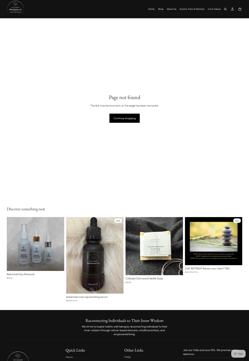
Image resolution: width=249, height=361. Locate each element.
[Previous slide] (12, 244)
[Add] (118, 288)
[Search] (225, 9)
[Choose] (59, 266)
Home (69, 357)
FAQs (127, 357)
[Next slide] (59, 244)
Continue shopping (124, 118)
